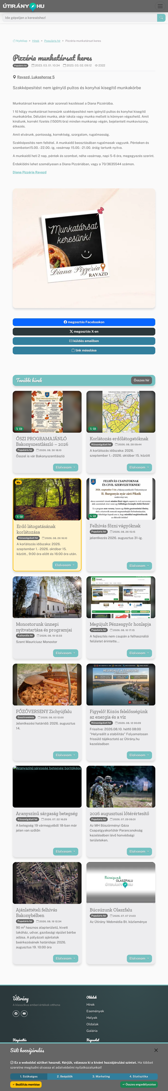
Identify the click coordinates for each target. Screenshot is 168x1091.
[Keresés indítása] (161, 18)
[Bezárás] (156, 1050)
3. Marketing (101, 1076)
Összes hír (141, 380)
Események (95, 1011)
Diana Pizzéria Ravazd (30, 172)
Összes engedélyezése (140, 1084)
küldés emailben (86, 341)
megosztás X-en (85, 331)
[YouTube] (24, 1013)
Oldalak (92, 1024)
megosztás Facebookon (85, 322)
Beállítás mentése (27, 1084)
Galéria (92, 1031)
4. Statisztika (138, 1076)
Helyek (91, 1018)
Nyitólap (21, 40)
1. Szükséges (28, 1076)
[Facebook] (16, 1013)
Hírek (35, 40)
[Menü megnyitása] (160, 6)
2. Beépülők (65, 1076)
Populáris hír (52, 40)
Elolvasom (64, 467)
